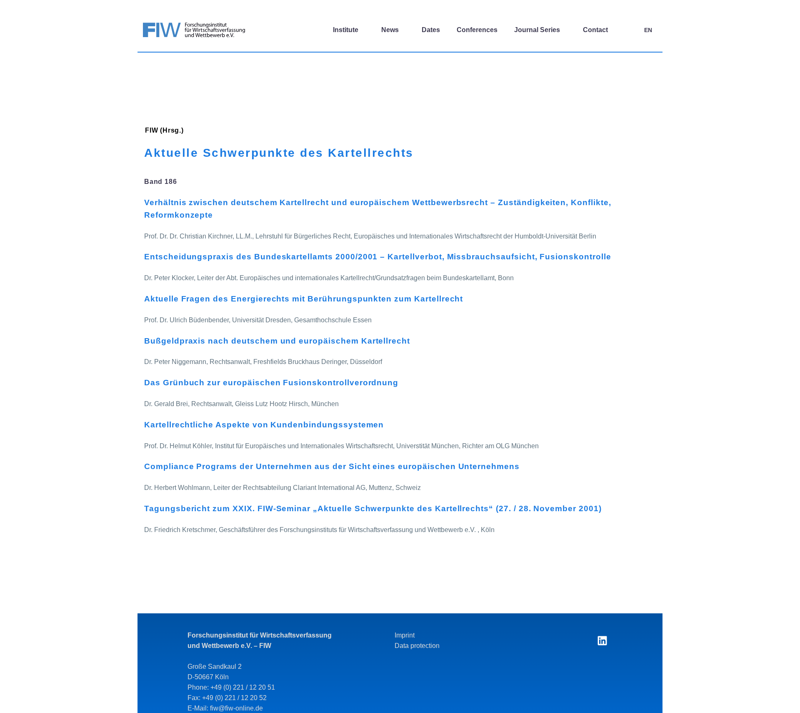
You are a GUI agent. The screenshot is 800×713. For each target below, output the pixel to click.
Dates (431, 29)
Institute (345, 29)
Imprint (405, 635)
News (390, 29)
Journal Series (537, 29)
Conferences (477, 29)
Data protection (417, 645)
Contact (595, 29)
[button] (627, 30)
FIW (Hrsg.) (164, 130)
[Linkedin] (602, 640)
